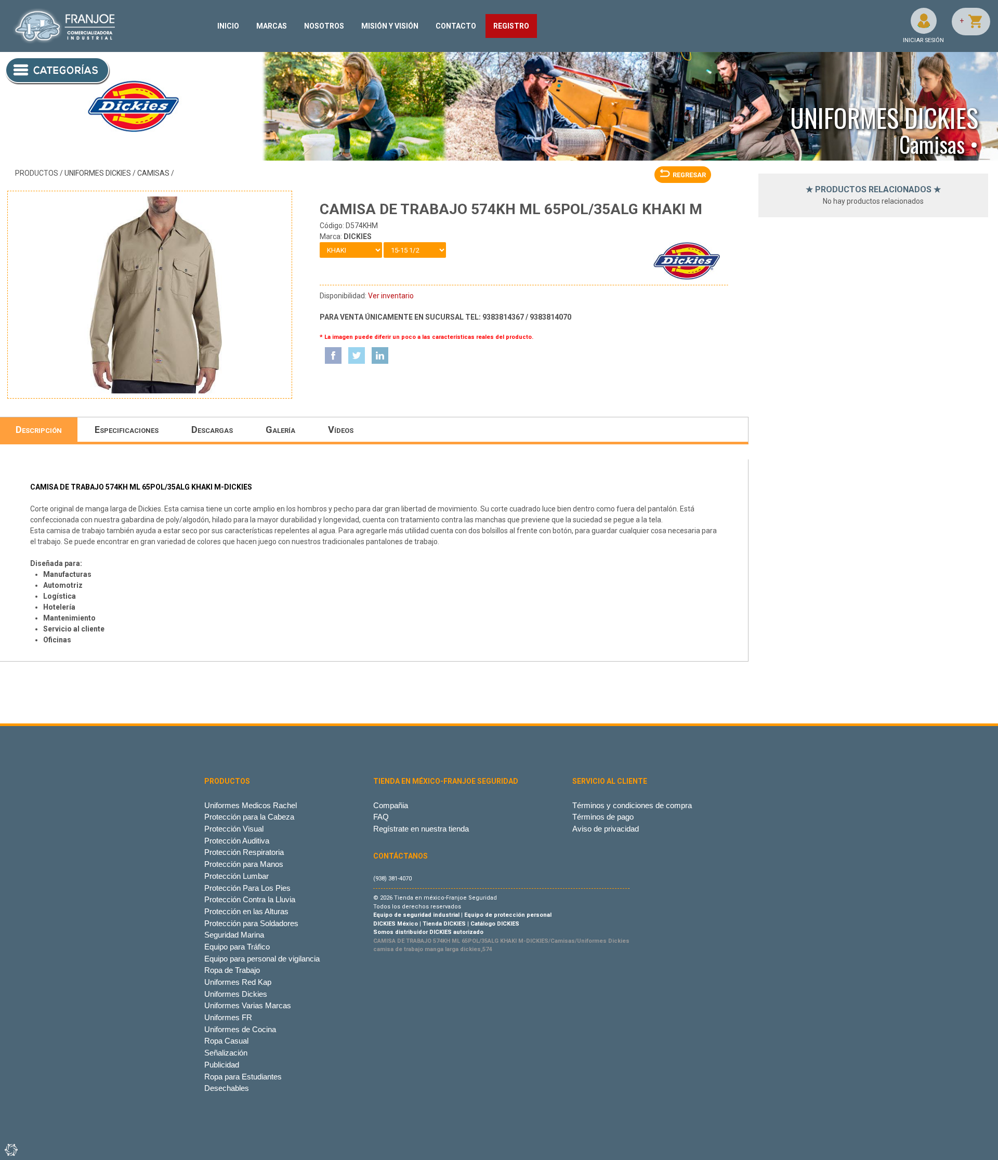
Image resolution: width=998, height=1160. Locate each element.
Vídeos (340, 429)
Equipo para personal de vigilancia (262, 958)
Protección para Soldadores (251, 923)
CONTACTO (456, 26)
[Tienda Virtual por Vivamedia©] (10, 1149)
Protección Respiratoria (244, 852)
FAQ (381, 816)
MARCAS (271, 26)
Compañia (390, 805)
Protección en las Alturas (246, 911)
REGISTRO (511, 26)
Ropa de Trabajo (232, 970)
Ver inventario (391, 296)
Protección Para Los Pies (247, 888)
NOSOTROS (324, 26)
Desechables (226, 1088)
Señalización (225, 1052)
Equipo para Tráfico (237, 946)
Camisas (153, 173)
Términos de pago (603, 816)
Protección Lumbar (236, 876)
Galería (280, 429)
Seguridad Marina (234, 934)
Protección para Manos (243, 864)
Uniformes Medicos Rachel (250, 805)
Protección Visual (234, 828)
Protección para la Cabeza (249, 816)
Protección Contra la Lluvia (249, 899)
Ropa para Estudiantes (243, 1076)
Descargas (212, 429)
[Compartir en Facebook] (333, 355)
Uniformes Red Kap (237, 982)
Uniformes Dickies (97, 173)
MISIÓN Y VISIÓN (389, 26)
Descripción (39, 429)
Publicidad (221, 1064)
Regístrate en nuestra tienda (421, 828)
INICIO (228, 26)
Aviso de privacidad (605, 828)
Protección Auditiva (236, 840)
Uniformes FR (228, 1017)
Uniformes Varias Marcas (247, 1005)
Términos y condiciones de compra (632, 805)
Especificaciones (127, 429)
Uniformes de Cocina (240, 1029)
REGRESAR (689, 175)
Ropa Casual (226, 1040)
